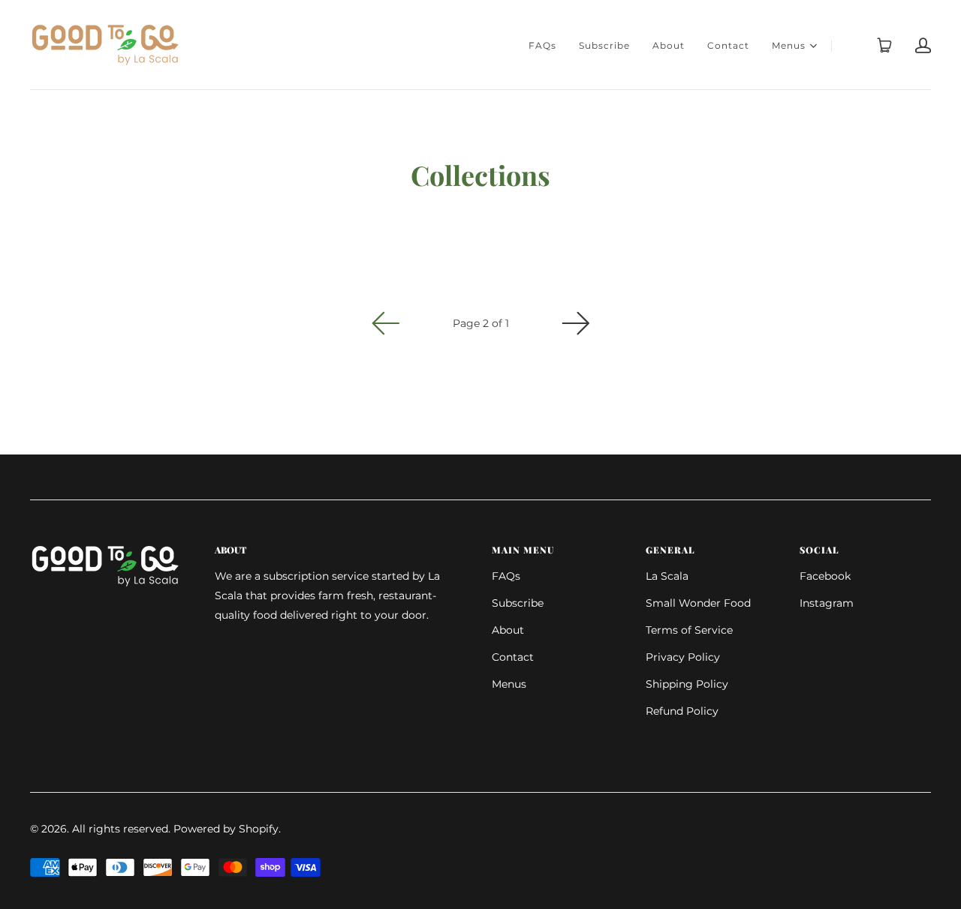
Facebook (825, 576)
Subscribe (604, 45)
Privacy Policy (683, 657)
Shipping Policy (687, 684)
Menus (789, 45)
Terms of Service (689, 630)
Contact (728, 45)
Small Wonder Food (698, 603)
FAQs (542, 45)
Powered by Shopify (226, 829)
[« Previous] (386, 323)
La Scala (667, 576)
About (668, 45)
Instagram (827, 603)
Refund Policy (682, 711)
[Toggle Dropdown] (813, 46)
